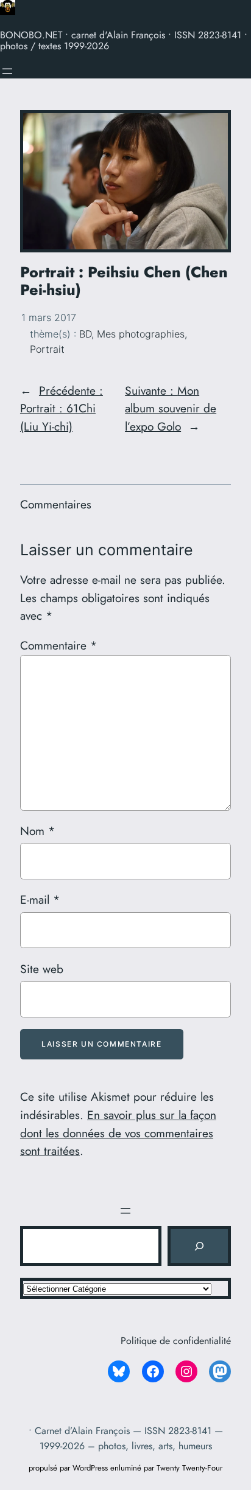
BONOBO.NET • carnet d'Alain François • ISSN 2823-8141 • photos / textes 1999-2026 (123, 40)
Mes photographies (141, 334)
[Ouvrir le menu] (7, 71)
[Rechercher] (199, 1246)
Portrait (47, 349)
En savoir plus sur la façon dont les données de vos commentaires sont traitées (118, 1133)
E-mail (40, 899)
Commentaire (58, 645)
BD (85, 334)
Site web (41, 968)
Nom (37, 830)
